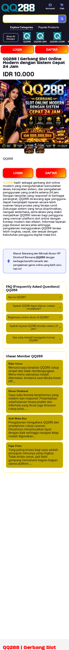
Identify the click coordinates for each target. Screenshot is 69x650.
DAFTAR (52, 49)
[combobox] (30, 19)
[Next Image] (66, 114)
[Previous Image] (3, 114)
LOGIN (17, 49)
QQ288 (8, 182)
